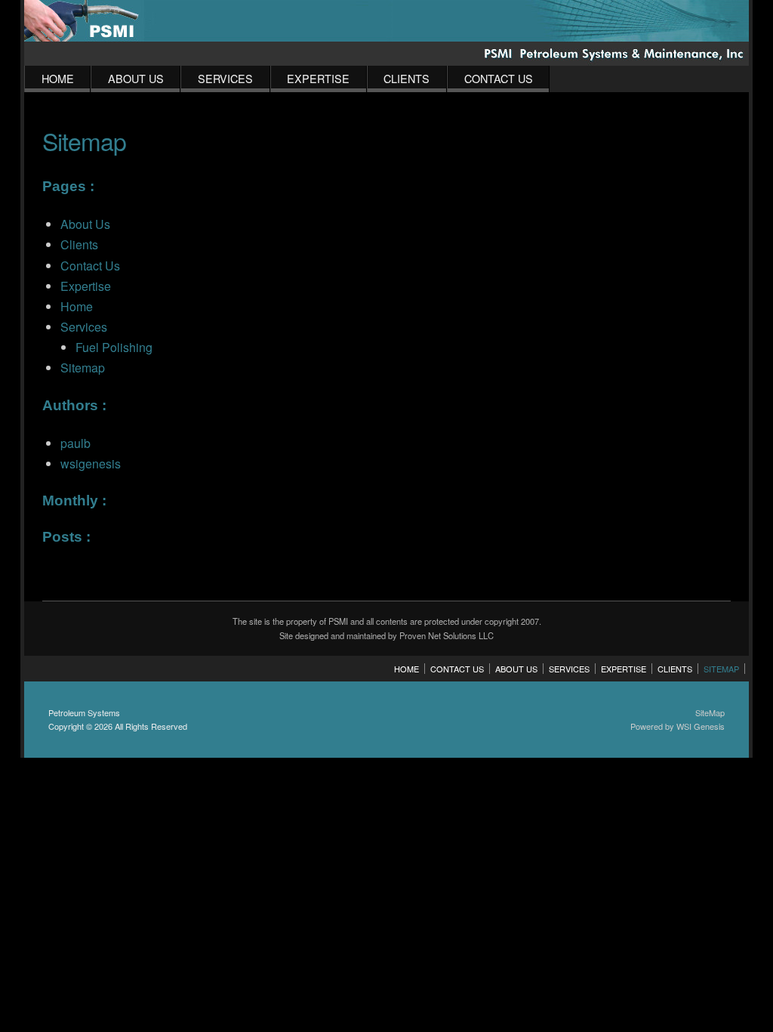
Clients (406, 78)
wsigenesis (90, 463)
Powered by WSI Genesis (677, 726)
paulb (75, 443)
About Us (136, 78)
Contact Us (498, 78)
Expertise (318, 78)
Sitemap (82, 367)
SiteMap (710, 712)
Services (225, 78)
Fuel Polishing (113, 347)
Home (58, 78)
